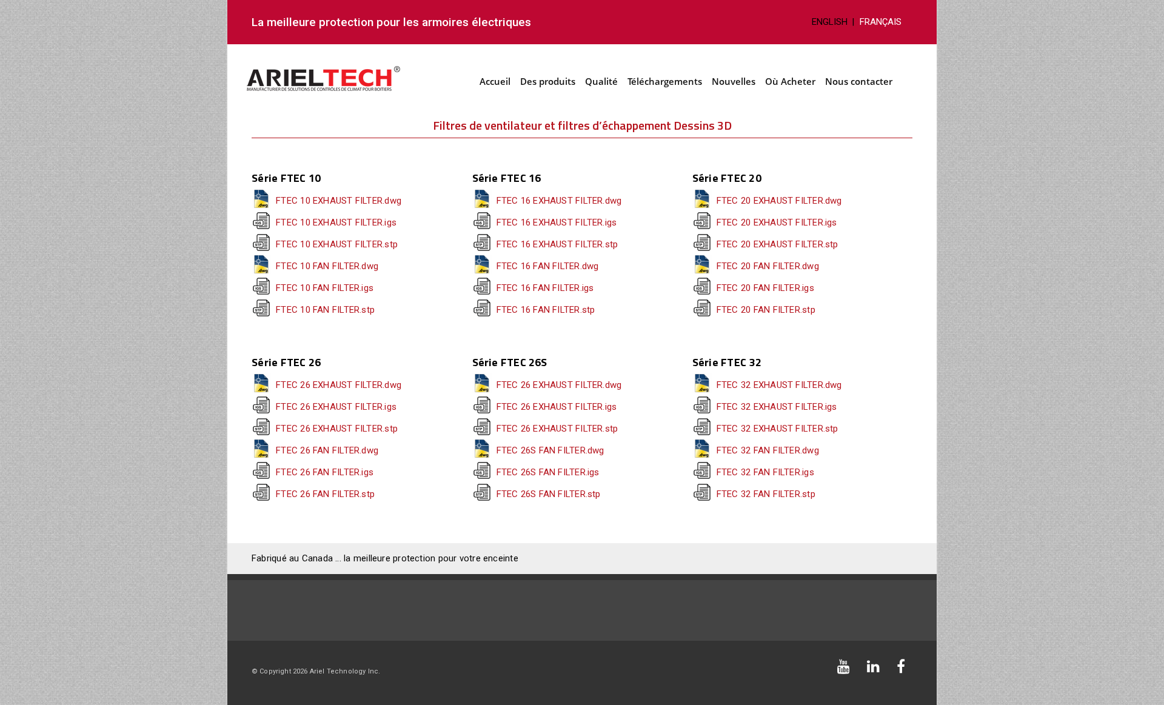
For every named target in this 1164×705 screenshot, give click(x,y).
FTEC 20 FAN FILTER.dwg (768, 266)
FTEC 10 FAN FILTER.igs (324, 287)
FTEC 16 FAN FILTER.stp (546, 309)
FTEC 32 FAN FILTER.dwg (768, 450)
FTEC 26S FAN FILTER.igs (548, 472)
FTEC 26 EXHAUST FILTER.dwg (338, 384)
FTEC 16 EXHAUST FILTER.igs (557, 222)
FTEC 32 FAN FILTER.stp (766, 494)
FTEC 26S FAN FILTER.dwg (550, 450)
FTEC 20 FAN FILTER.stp (766, 309)
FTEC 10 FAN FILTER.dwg (327, 266)
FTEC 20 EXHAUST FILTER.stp (777, 244)
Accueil (495, 81)
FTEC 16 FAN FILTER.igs (545, 287)
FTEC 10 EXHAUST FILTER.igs (336, 222)
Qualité (601, 81)
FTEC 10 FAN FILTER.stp (325, 309)
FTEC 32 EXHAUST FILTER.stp (777, 428)
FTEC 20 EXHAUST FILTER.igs (777, 222)
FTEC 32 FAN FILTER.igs (765, 472)
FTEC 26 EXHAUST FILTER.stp (337, 428)
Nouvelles (733, 81)
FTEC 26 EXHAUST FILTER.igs (336, 406)
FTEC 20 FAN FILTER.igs (765, 287)
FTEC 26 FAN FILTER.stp (325, 494)
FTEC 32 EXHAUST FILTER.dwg (779, 384)
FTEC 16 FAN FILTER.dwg (548, 266)
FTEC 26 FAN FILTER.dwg (327, 450)
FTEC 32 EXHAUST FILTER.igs (777, 406)
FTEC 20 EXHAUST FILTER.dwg (779, 200)
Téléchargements (664, 81)
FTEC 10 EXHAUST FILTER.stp (337, 244)
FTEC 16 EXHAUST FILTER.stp (557, 244)
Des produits (547, 81)
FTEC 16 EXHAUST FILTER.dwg (559, 200)
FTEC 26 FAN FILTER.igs (324, 472)
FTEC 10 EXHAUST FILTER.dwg (338, 200)
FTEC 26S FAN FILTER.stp (549, 494)
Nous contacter (858, 81)
